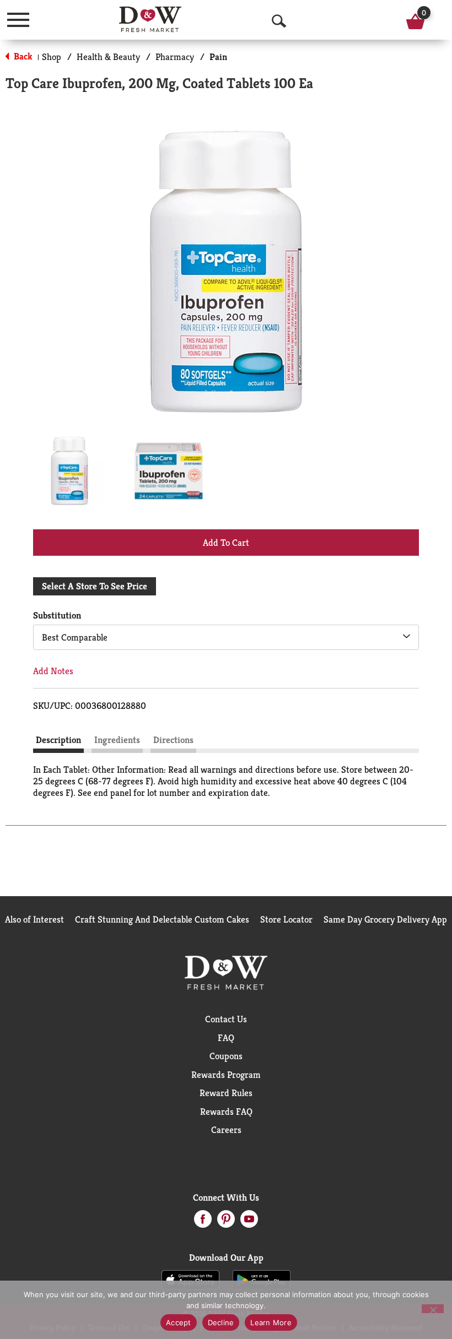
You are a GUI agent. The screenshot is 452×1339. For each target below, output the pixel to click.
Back (22, 56)
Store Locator (286, 919)
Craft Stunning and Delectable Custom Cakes (162, 919)
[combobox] (226, 637)
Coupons (226, 1056)
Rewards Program (226, 1075)
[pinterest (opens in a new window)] (226, 1222)
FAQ (226, 1038)
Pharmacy (174, 57)
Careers (226, 1130)
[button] (69, 471)
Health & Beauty (108, 57)
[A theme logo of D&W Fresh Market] (150, 19)
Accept (178, 1322)
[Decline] (433, 1308)
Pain (218, 57)
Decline (221, 1322)
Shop (51, 57)
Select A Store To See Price (94, 586)
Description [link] (58, 740)
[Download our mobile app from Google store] (261, 1279)
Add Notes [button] (53, 671)
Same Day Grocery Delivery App (385, 919)
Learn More (271, 1322)
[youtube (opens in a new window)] (249, 1222)
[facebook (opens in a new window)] (203, 1222)
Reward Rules (226, 1093)
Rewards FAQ (226, 1111)
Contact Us (226, 1019)
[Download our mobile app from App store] (190, 1279)
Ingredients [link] (117, 740)
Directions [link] (173, 740)
